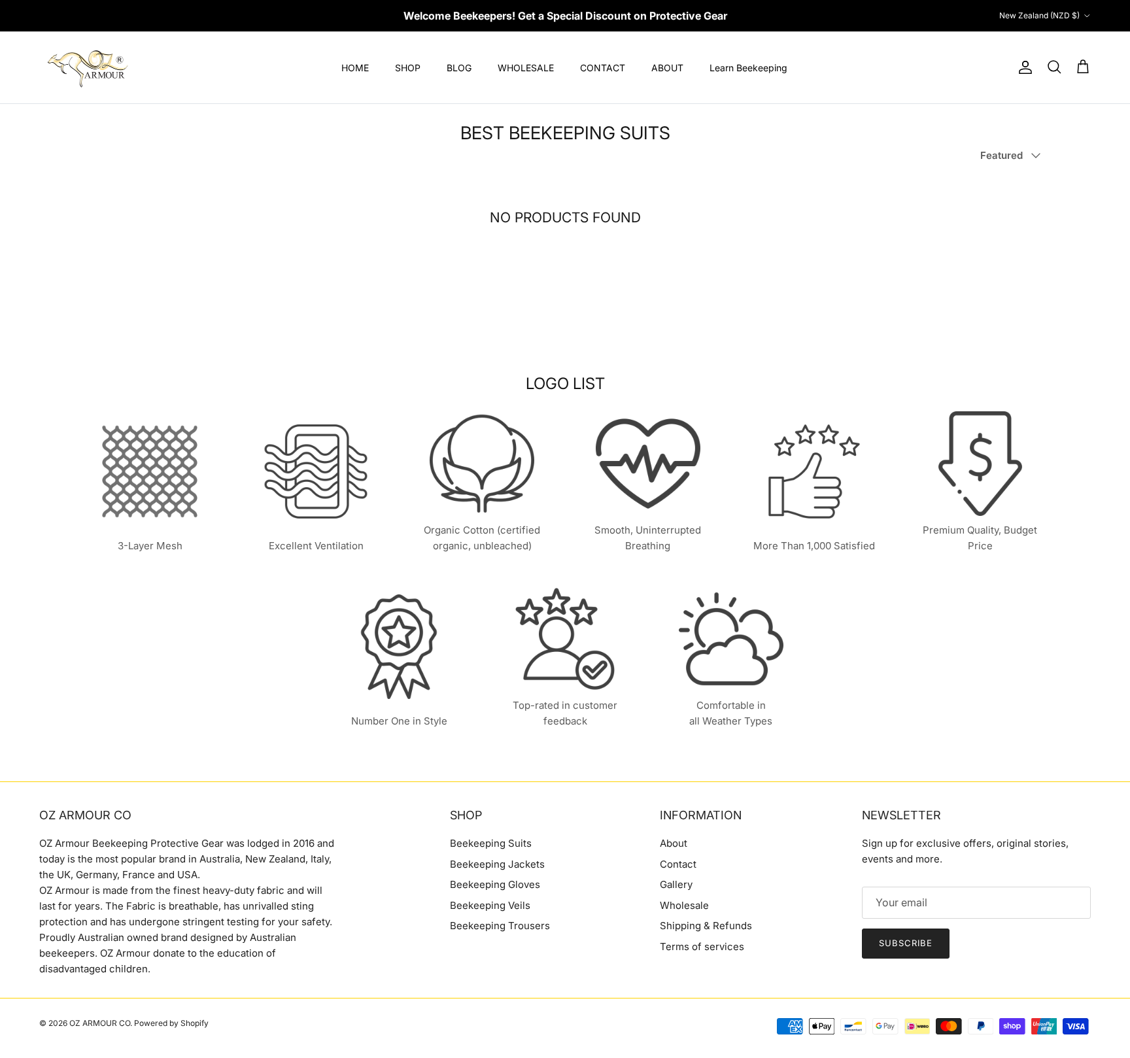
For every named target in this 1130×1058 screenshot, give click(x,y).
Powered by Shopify (171, 1023)
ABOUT (667, 67)
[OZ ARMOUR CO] (88, 67)
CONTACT (602, 67)
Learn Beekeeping (748, 67)
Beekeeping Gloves (495, 884)
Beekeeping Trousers (500, 925)
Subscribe (906, 943)
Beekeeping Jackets (497, 864)
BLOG (459, 67)
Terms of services (702, 946)
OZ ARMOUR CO (99, 1023)
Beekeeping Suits (491, 843)
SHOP (407, 67)
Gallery (676, 884)
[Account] (1022, 67)
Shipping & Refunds (706, 925)
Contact (678, 864)
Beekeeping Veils (490, 905)
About (673, 843)
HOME (355, 67)
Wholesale (684, 905)
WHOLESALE (526, 67)
